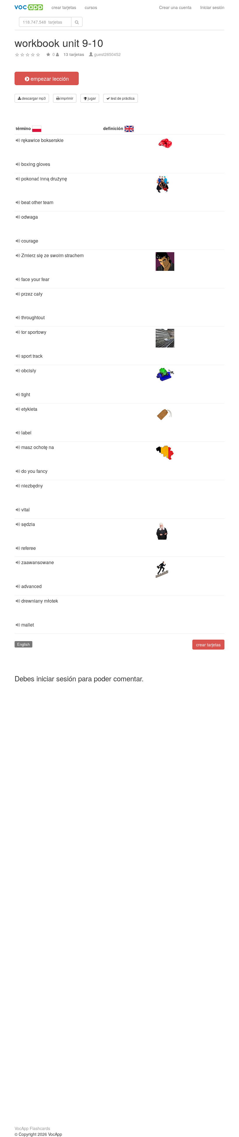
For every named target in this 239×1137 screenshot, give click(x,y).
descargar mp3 (33, 98)
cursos (91, 7)
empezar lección (49, 78)
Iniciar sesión (212, 7)
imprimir (66, 98)
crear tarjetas (64, 7)
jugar (91, 98)
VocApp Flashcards (32, 1128)
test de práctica (122, 98)
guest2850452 (107, 54)
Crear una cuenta (175, 7)
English (23, 644)
